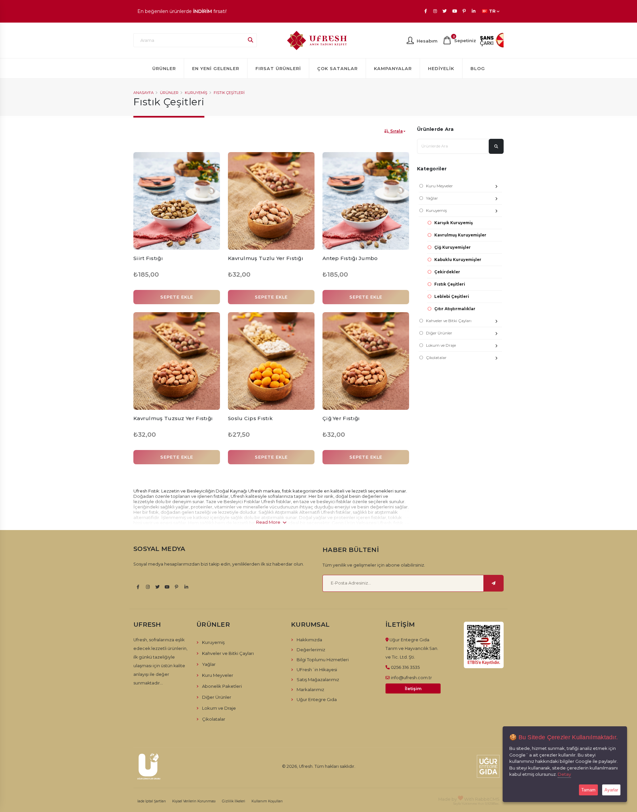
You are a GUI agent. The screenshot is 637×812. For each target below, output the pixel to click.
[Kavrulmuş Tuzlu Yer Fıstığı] (271, 201)
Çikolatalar (436, 357)
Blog (477, 68)
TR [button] (492, 11)
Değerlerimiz (311, 649)
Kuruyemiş (196, 92)
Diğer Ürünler (439, 333)
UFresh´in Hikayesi (317, 669)
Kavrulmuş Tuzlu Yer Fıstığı (265, 258)
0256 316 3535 (405, 667)
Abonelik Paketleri (222, 686)
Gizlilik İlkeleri (233, 801)
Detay (564, 774)
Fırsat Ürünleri (278, 68)
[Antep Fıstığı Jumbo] (365, 201)
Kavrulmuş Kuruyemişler (460, 235)
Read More (268, 522)
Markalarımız (310, 689)
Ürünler (164, 68)
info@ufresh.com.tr (411, 677)
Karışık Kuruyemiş (453, 223)
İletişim (413, 688)
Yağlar (432, 198)
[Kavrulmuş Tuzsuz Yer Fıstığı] (176, 361)
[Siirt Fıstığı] (176, 201)
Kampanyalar (393, 68)
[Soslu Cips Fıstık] (271, 361)
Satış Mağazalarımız (318, 679)
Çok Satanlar (337, 68)
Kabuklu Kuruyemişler (457, 259)
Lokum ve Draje (441, 345)
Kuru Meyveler (439, 186)
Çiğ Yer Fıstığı (341, 418)
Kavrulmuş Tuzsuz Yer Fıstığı (173, 418)
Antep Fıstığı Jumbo (350, 258)
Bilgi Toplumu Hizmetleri (323, 659)
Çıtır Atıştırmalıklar (454, 309)
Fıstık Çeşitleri (229, 92)
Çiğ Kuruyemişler (452, 247)
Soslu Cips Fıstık (250, 418)
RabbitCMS (487, 799)
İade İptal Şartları (151, 801)
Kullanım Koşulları (267, 801)
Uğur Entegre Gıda (317, 699)
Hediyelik (441, 68)
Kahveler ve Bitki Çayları (448, 320)
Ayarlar (611, 789)
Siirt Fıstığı (148, 258)
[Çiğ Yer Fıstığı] (365, 361)
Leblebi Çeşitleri (451, 296)
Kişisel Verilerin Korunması (194, 801)
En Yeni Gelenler (215, 68)
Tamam (588, 789)
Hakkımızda (309, 639)
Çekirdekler (447, 272)
